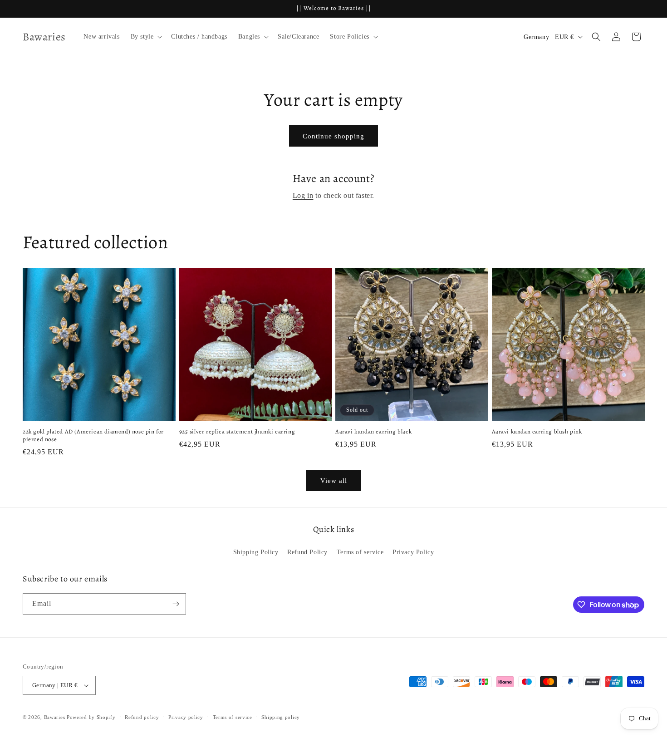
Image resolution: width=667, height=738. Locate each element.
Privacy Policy (413, 552)
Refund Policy (307, 552)
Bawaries (54, 717)
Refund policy (142, 717)
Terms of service (360, 552)
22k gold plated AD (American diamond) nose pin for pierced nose (93, 435)
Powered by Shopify (91, 717)
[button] (145, 36)
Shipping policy (280, 717)
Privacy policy (185, 717)
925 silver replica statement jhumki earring (237, 431)
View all (333, 480)
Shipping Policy (256, 552)
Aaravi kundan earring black (373, 431)
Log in (303, 195)
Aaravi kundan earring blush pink (537, 431)
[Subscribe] (176, 604)
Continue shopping (333, 136)
